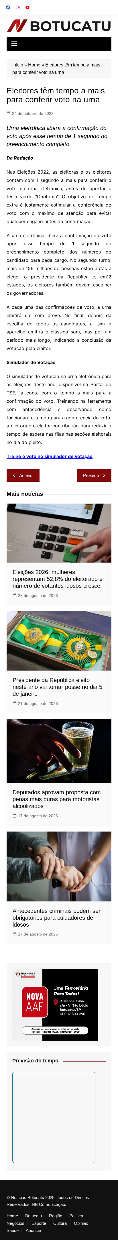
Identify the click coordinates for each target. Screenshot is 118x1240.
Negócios (15, 1223)
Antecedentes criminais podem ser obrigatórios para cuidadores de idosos (57, 918)
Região (55, 1216)
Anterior (26, 475)
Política (76, 1216)
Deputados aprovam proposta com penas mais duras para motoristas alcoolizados (57, 799)
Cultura (60, 1223)
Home (34, 64)
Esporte (39, 1223)
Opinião (81, 1223)
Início (17, 64)
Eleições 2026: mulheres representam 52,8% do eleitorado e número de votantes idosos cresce (58, 579)
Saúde (13, 1230)
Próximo (91, 475)
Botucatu (33, 1216)
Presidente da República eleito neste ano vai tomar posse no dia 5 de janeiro (57, 687)
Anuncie (33, 1230)
